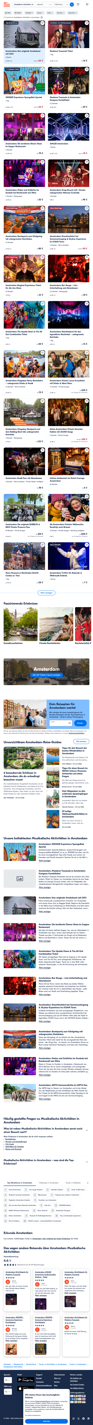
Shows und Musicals (13, 1149)
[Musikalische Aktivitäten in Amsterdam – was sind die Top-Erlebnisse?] (86, 1161)
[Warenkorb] (87, 4)
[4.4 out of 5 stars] (10, 1264)
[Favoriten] (78, 4)
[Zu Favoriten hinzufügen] (42, 23)
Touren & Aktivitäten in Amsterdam (53, 1364)
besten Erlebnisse (63, 1239)
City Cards (9, 1144)
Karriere (57, 1382)
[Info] (42, 17)
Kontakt (39, 1378)
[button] (24, 42)
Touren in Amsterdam (78, 1364)
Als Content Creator (77, 1385)
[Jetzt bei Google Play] (25, 1380)
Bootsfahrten (10, 1139)
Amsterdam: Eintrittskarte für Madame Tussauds (17, 1273)
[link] (24, 42)
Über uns (57, 1378)
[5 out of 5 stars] (17, 1278)
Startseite (7, 1364)
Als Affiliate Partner (77, 1388)
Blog (55, 1385)
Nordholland (31, 1364)
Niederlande (18, 1364)
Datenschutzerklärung (43, 1385)
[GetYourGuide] (7, 4)
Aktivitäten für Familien (14, 1147)
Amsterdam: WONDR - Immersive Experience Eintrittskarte (15, 1319)
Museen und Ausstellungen (16, 1142)
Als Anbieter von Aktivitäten (76, 1379)
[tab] (20, 1183)
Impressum (40, 1382)
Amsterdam (37, 1239)
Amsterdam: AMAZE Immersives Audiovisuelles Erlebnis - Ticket (45, 1274)
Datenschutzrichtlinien (76, 733)
